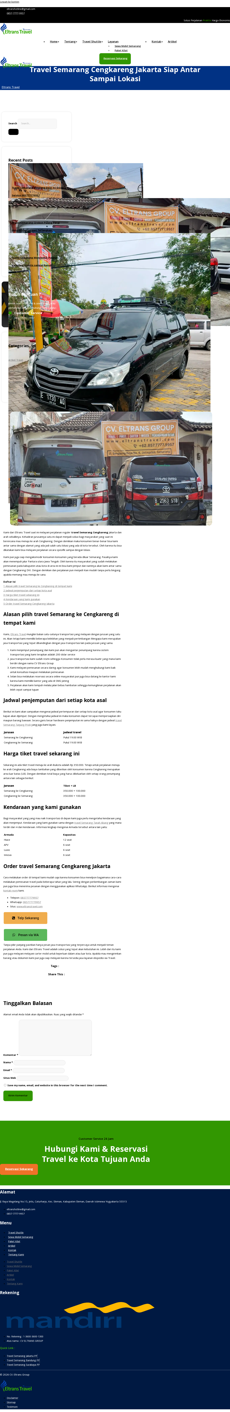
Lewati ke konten (9, 2)
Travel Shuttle (91, 42)
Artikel (172, 42)
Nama (8, 1063)
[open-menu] (225, 43)
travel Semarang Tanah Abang (91, 823)
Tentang (70, 42)
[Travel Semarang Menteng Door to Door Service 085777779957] (36, 171)
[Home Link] (16, 68)
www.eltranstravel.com (30, 907)
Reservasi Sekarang (115, 59)
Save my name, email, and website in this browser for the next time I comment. (57, 1086)
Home (54, 42)
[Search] (13, 132)
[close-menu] (5, 73)
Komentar (10, 1055)
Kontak (156, 42)
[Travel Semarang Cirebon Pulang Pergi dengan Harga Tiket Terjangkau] (36, 206)
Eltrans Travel (11, 87)
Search (12, 124)
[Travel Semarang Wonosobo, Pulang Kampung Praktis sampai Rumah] (36, 241)
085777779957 (29, 898)
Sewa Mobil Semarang (20, 1237)
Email (7, 1070)
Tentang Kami (16, 1255)
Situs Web (9, 1078)
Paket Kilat (121, 51)
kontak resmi (10, 891)
